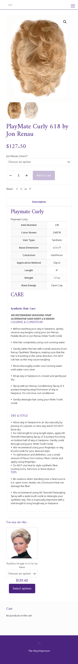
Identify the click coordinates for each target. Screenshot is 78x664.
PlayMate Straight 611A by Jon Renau (21, 565)
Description (39, 201)
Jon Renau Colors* (17, 156)
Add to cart (44, 175)
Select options (22, 588)
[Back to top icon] (39, 643)
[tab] (39, 202)
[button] (65, 22)
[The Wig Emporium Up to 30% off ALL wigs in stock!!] (10, 4)
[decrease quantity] (10, 175)
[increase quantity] (26, 175)
